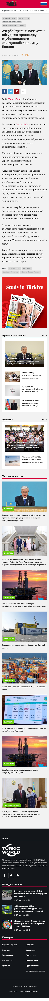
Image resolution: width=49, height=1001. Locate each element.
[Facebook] (4, 875)
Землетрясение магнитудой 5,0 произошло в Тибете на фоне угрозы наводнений (30, 893)
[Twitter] (11, 875)
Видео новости (8, 955)
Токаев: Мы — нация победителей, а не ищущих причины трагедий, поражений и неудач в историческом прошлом (24, 518)
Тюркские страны (11, 805)
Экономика (9, 639)
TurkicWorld (14, 99)
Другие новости (32, 966)
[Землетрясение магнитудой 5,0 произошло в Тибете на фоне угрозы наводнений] (7, 895)
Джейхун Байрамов (12, 22)
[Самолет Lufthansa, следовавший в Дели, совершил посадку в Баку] (12, 461)
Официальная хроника (35, 971)
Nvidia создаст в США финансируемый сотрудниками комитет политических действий (28, 908)
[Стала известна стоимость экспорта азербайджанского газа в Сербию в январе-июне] (24, 585)
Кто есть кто (7, 960)
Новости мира (32, 960)
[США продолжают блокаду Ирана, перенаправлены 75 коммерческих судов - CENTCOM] (7, 924)
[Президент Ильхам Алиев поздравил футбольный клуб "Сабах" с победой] (12, 404)
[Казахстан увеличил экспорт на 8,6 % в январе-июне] (24, 668)
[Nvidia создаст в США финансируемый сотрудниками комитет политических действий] (7, 909)
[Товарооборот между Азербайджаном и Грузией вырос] (24, 627)
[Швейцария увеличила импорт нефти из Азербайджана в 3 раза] (24, 751)
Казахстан (24, 18)
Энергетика (9, 597)
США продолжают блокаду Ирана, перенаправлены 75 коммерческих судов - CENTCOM (29, 923)
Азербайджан (9, 18)
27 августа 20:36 (23, 915)
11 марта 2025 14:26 (10, 55)
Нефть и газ (9, 764)
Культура (6, 966)
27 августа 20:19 (23, 930)
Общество (30, 945)
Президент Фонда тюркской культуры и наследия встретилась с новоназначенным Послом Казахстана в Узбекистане (21, 814)
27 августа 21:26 (23, 900)
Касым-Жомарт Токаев (13, 25)
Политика (8, 553)
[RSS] (17, 875)
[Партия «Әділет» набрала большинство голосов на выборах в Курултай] (24, 710)
